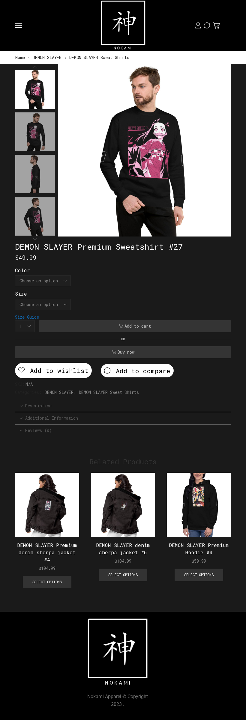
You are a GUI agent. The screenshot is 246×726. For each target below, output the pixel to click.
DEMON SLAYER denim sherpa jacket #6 (123, 548)
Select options (68, 497)
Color (22, 270)
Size (21, 293)
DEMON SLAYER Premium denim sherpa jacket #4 (47, 552)
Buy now (126, 352)
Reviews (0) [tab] (38, 430)
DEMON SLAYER (47, 57)
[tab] (123, 406)
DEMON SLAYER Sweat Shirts (99, 57)
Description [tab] (38, 406)
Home (20, 57)
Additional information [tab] (51, 418)
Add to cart (137, 326)
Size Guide (27, 317)
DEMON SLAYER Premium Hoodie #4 (199, 548)
